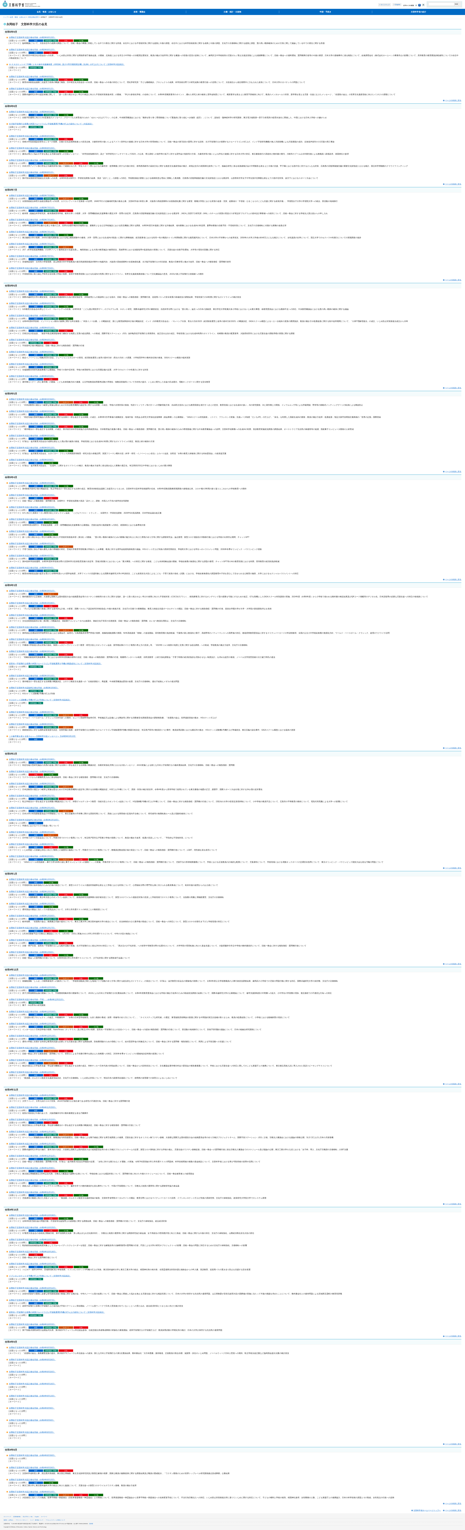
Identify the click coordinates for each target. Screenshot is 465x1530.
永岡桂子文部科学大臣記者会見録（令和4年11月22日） (33, 1120)
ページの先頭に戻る (453, 100)
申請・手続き (325, 12)
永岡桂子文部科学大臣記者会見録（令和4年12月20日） (33, 1012)
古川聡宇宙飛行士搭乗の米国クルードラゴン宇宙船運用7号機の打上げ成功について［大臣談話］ (51, 124)
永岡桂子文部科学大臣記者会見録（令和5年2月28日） (32, 759)
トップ (5, 17)
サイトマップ (385, 5)
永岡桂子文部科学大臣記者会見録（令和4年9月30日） (32, 1348)
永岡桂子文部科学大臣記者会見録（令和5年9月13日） (32, 37)
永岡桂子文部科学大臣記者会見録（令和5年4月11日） (32, 544)
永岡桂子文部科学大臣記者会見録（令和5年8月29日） (32, 112)
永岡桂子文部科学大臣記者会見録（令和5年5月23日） (32, 423)
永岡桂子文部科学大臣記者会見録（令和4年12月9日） (32, 1048)
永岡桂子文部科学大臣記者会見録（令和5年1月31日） (32, 879)
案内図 (91, 1523)
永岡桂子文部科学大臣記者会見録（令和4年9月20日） (32, 1372)
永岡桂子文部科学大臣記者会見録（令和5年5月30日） (32, 399)
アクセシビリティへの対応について (55, 1520)
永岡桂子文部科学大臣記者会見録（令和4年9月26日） (32, 1360)
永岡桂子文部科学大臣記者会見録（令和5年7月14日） (32, 232)
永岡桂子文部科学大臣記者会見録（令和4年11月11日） (33, 1156)
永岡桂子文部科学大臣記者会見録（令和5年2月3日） (32, 856)
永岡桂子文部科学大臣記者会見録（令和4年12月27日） (33, 975)
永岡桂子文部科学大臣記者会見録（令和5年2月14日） (32, 808)
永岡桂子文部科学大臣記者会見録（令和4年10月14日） (33, 1264)
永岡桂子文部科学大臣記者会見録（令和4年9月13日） (32, 1396)
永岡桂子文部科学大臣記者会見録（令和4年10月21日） (33, 1240)
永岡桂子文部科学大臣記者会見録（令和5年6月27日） (32, 303)
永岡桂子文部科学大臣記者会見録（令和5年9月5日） (32, 77)
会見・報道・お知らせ (46, 12)
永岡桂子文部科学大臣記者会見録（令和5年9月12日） (32, 50)
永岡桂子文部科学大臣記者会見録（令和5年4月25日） (32, 495)
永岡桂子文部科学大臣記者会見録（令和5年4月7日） (32, 556)
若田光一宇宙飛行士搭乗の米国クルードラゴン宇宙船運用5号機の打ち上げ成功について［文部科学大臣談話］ (57, 1312)
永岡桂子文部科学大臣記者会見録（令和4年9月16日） (32, 1384)
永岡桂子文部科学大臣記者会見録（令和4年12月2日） (32, 1072)
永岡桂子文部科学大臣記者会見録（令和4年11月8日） (32, 1168)
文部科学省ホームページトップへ (427, 1510)
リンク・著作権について (36, 1520)
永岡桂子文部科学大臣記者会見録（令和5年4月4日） (32, 568)
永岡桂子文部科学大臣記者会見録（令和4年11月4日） (32, 1180)
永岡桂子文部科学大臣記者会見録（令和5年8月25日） (32, 136)
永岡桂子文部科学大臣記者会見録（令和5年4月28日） (32, 483)
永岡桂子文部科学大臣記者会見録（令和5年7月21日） (32, 208)
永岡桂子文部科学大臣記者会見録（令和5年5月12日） (32, 448)
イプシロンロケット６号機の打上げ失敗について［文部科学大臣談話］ (40, 1276)
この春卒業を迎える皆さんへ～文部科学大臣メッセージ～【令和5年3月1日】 (42, 736)
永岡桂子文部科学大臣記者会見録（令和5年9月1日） (32, 89)
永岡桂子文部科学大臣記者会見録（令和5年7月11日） (32, 244)
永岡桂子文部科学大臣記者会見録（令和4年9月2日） (32, 1432)
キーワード (44, 1516)
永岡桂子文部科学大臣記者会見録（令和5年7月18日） (32, 220)
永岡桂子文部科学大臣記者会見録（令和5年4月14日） (32, 531)
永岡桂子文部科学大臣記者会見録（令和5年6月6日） (32, 364)
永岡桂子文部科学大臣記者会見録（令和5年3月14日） (32, 651)
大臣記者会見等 (33, 17)
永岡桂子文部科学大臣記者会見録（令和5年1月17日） (32, 928)
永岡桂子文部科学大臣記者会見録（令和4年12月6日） (32, 1060)
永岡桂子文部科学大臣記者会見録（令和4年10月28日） (33, 1215)
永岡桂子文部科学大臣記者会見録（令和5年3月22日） (32, 627)
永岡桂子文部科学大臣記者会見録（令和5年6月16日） (32, 328)
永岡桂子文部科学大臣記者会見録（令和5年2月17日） (32, 796)
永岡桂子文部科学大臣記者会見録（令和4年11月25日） (33, 1107)
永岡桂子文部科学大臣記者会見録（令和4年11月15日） (33, 1144)
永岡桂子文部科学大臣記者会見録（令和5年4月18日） (32, 519)
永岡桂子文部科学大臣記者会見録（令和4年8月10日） (32, 1492)
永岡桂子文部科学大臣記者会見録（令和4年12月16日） (33, 1024)
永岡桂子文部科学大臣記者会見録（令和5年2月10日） (32, 832)
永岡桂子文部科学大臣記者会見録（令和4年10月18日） (33, 1252)
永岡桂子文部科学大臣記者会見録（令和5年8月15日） (32, 148)
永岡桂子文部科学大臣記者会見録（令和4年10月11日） (33, 1288)
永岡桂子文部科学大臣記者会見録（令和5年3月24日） (32, 615)
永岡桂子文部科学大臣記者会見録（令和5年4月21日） (32, 507)
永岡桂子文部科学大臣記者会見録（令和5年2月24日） (32, 772)
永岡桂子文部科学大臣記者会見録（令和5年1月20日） (32, 916)
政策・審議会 (139, 12)
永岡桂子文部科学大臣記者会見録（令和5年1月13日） (32, 940)
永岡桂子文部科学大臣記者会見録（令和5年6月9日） (32, 352)
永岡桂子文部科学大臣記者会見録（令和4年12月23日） (33, 987)
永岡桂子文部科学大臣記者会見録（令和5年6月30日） (32, 291)
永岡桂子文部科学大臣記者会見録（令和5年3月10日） (32, 676)
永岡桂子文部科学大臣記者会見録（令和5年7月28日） (32, 195)
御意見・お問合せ (8, 1520)
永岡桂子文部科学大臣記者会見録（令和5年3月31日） (32, 591)
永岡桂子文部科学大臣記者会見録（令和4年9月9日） (32, 1408)
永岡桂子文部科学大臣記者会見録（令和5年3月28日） (32, 603)
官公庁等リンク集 (27, 1516)
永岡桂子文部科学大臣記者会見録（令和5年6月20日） (32, 316)
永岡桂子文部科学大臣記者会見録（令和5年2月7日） (32, 844)
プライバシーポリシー (22, 1520)
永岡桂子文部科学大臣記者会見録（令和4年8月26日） (32, 1468)
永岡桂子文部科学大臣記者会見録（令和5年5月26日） (32, 411)
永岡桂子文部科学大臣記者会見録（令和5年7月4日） (32, 268)
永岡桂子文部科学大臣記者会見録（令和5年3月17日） (32, 639)
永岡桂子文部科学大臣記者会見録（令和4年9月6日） (32, 1420)
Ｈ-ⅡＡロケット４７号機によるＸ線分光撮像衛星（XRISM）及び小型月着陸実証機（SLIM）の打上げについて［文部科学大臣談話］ (67, 64)
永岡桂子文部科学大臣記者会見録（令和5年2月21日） (32, 784)
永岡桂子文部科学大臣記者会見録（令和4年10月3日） (32, 1324)
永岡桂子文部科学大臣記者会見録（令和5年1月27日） (32, 892)
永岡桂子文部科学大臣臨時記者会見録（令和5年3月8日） (34, 688)
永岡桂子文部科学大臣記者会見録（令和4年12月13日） (33, 1036)
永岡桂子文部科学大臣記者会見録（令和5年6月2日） (32, 376)
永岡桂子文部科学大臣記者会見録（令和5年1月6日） (32, 952)
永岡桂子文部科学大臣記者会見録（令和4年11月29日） (33, 1095)
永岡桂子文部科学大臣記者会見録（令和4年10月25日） (33, 1227)
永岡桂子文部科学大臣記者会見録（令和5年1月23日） (32, 904)
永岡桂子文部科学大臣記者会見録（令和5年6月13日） (32, 340)
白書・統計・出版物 (232, 12)
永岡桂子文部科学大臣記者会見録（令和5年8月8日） (32, 160)
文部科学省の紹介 (418, 12)
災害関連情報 (16, 1516)
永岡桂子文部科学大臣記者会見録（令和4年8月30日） (32, 1455)
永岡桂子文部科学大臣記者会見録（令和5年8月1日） (32, 172)
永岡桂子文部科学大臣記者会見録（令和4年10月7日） (32, 1300)
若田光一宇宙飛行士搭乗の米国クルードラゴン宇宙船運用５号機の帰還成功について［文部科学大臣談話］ (55, 664)
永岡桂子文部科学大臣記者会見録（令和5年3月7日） (32, 712)
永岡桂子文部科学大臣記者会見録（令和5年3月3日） (32, 724)
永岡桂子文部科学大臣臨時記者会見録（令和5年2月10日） (34, 820)
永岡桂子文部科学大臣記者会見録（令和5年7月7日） (32, 256)
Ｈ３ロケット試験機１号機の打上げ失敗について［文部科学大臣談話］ (40, 700)
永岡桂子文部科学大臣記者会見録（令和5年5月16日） (32, 436)
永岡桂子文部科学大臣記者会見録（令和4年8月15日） (32, 1480)
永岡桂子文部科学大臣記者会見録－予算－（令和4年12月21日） (37, 999)
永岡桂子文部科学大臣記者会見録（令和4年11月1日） (32, 1192)
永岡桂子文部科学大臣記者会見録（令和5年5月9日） (32, 460)
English (397, 4)
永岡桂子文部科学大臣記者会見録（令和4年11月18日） (33, 1132)
